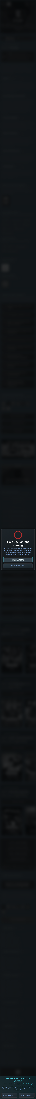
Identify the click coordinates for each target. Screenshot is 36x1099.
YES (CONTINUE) (18, 559)
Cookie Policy (27, 1084)
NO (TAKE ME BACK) (18, 566)
